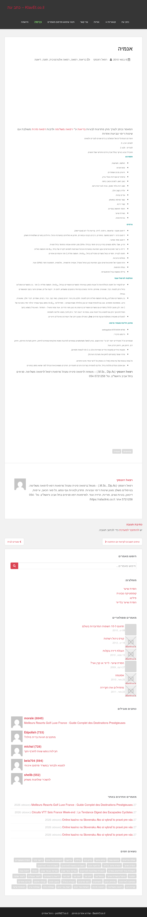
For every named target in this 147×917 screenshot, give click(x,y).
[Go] (14, 566)
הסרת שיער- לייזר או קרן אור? (107, 663)
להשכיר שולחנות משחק (37, 779)
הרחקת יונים (94, 865)
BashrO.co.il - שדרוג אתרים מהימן (88, 913)
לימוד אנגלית (34, 876)
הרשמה (25, 21)
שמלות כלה (48, 886)
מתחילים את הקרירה (112, 687)
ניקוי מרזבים (84, 881)
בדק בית (88, 859)
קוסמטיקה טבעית (126, 593)
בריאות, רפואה (78, 59)
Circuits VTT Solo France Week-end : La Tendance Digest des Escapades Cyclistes (82, 812)
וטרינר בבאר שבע (49, 870)
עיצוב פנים (54, 881)
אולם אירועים (128, 859)
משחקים (97, 881)
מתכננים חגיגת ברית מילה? (40, 737)
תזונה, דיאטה (41, 59)
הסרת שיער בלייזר (126, 602)
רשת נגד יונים (63, 886)
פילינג (133, 598)
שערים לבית (13, 541)
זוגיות (34, 870)
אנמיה (117, 451)
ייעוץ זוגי (77, 876)
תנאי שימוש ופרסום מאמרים (60, 21)
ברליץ (78, 859)
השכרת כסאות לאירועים (73, 865)
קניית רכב (130, 886)
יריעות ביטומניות (52, 876)
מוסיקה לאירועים (127, 881)
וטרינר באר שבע (69, 870)
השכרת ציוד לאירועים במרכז (121, 870)
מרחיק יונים (110, 881)
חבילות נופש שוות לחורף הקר (40, 751)
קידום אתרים (24, 881)
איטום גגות (114, 859)
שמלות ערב (34, 886)
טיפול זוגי (99, 876)
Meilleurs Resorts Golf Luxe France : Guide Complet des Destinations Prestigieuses (74, 723)
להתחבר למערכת (129, 530)
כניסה (38, 22)
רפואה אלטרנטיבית (59, 59)
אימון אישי (100, 859)
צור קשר (84, 21)
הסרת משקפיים (22, 859)
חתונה (132, 876)
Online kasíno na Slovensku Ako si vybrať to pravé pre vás (97, 819)
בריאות (82, 129)
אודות (96, 21)
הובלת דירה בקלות (113, 650)
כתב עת (125, 21)
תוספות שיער (19, 886)
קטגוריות (111, 21)
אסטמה (119, 675)
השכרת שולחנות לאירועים (92, 870)
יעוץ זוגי (66, 876)
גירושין (69, 859)
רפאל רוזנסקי (100, 59)
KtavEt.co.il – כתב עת (25, 7)
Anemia (127, 451)
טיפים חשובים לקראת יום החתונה (123, 541)
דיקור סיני (38, 859)
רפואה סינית (39, 129)
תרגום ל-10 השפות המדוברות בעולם (103, 626)
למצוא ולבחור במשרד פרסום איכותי (44, 765)
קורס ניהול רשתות (114, 638)
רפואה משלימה (64, 129)
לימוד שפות (19, 876)
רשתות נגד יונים (81, 886)
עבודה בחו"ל (69, 881)
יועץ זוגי (88, 876)
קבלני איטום (40, 881)
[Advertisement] (74, 97)
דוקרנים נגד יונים (54, 859)
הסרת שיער (129, 588)
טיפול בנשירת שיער (116, 876)
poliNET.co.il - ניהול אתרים (55, 913)
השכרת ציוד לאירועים (48, 865)
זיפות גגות (24, 870)
